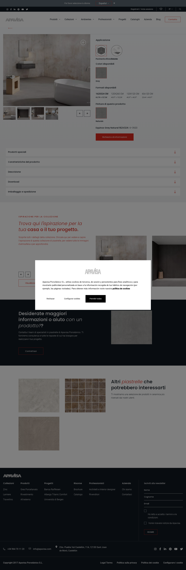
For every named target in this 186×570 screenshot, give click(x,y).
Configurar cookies (72, 299)
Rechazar (51, 299)
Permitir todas (96, 299)
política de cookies (121, 288)
